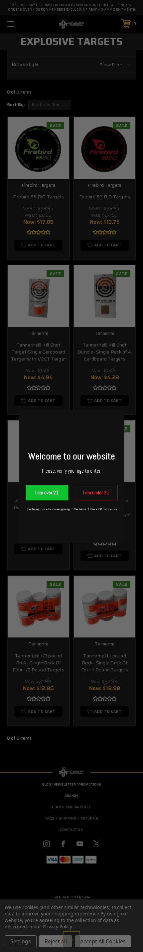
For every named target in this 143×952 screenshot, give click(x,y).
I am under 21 (96, 492)
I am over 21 (47, 492)
